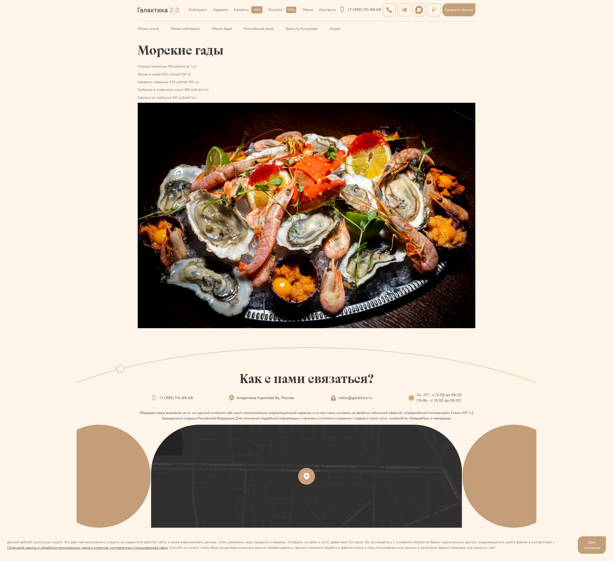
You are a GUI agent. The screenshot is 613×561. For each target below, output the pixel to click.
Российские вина (259, 28)
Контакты (327, 9)
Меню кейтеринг (185, 28)
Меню (308, 9)
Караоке (220, 9)
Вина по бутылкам (302, 28)
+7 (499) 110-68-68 (364, 9)
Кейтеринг (198, 9)
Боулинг (275, 9)
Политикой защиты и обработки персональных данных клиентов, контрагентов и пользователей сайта (87, 548)
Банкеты (241, 9)
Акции (335, 28)
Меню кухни (148, 28)
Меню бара (222, 28)
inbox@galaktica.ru (355, 397)
